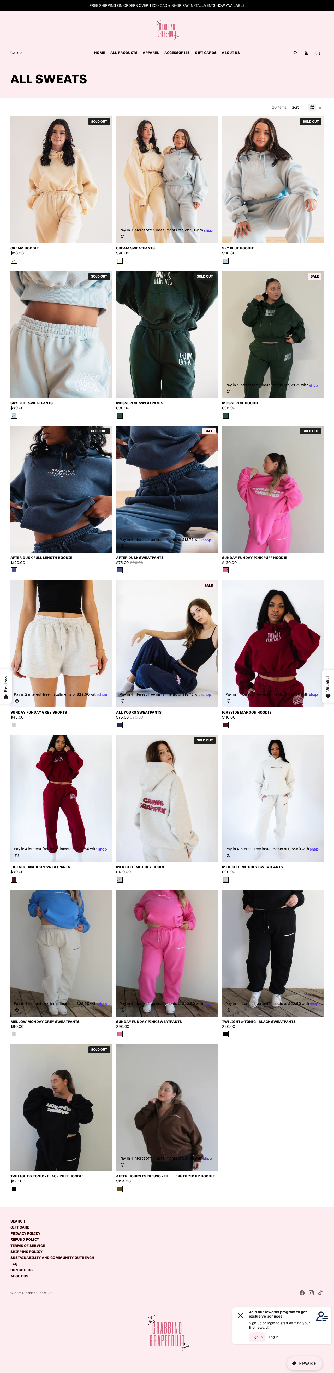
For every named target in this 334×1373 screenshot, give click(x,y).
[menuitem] (99, 53)
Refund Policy (24, 1239)
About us (19, 1276)
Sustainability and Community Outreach (52, 1258)
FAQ (13, 1264)
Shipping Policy (26, 1252)
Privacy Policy (25, 1233)
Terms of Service (27, 1246)
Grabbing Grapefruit (37, 1293)
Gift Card (20, 1227)
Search (17, 1221)
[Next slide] (104, 179)
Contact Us (21, 1270)
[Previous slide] (18, 179)
